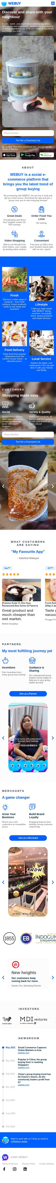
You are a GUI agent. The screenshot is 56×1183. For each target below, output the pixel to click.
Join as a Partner (28, 693)
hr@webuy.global (19, 1141)
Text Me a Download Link (28, 140)
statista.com (23, 1053)
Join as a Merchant (28, 838)
